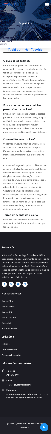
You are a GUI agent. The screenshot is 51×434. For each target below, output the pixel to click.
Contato (3, 44)
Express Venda (6, 16)
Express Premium (7, 22)
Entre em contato (9, 349)
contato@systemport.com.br (19, 385)
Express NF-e (6, 13)
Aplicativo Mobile (7, 29)
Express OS (7, 312)
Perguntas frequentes (11, 355)
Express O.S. (5, 19)
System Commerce (8, 10)
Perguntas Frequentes (10, 38)
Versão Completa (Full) (10, 25)
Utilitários (4, 35)
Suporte (3, 32)
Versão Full (6, 323)
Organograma (6, 41)
